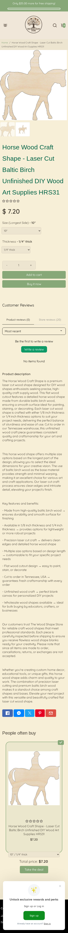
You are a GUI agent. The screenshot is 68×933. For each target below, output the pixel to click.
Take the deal (34, 869)
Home (5, 42)
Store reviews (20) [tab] (50, 319)
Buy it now (34, 284)
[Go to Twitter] (29, 713)
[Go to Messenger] (19, 713)
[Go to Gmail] (51, 713)
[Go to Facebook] (7, 713)
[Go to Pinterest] (40, 713)
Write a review (34, 349)
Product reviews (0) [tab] (18, 319)
